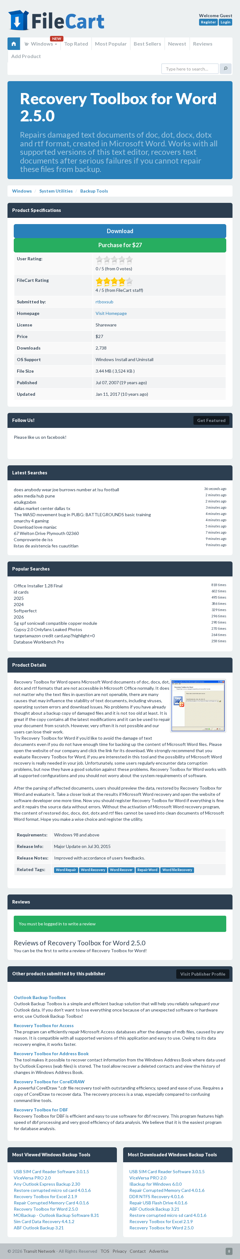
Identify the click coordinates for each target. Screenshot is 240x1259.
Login (225, 22)
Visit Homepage (111, 313)
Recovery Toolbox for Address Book (51, 1053)
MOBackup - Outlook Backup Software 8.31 (56, 1215)
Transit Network (39, 1251)
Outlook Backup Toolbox (40, 997)
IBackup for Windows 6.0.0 (155, 1184)
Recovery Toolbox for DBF (41, 1109)
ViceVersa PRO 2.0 (32, 1177)
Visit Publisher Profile (202, 974)
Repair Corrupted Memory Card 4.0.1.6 (51, 1202)
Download (120, 231)
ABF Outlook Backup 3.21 (39, 1227)
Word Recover (121, 870)
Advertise (158, 1251)
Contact (138, 1251)
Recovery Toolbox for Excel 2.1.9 (45, 1196)
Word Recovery (93, 870)
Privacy (119, 1251)
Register (208, 22)
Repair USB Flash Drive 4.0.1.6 (158, 1202)
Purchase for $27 (120, 245)
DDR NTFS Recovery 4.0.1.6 (156, 1196)
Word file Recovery (177, 870)
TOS (104, 1251)
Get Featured (211, 420)
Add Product (26, 56)
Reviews (202, 44)
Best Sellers (147, 44)
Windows (42, 44)
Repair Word (148, 870)
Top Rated (76, 44)
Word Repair (66, 870)
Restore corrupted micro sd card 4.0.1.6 (52, 1190)
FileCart (58, 23)
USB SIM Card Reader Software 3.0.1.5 (51, 1171)
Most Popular (111, 44)
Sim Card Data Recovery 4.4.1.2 (44, 1221)
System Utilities (55, 191)
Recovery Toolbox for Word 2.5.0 (46, 1209)
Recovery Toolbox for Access (44, 1025)
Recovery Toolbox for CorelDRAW (49, 1081)
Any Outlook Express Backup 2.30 (47, 1184)
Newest (177, 44)
